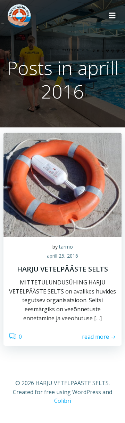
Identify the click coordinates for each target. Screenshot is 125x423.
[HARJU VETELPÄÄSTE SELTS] (62, 184)
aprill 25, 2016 (62, 255)
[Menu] (112, 16)
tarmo (66, 246)
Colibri (62, 401)
